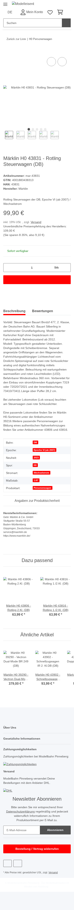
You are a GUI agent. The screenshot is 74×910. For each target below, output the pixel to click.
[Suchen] (66, 22)
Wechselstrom (41, 472)
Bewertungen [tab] (42, 311)
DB (35, 442)
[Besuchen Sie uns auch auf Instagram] (17, 863)
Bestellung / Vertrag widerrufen (37, 848)
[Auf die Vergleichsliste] (51, 61)
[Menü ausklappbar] (5, 2)
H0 (35, 465)
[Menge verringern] (7, 267)
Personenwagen (42, 488)
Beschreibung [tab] (14, 311)
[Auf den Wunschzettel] (62, 61)
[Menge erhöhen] (66, 267)
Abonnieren (55, 830)
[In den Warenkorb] (6, 51)
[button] (31, 12)
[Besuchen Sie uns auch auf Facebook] (7, 863)
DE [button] (10, 12)
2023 (36, 457)
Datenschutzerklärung (20, 811)
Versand (36, 222)
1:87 (36, 480)
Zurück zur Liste (16, 39)
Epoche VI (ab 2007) (44, 450)
